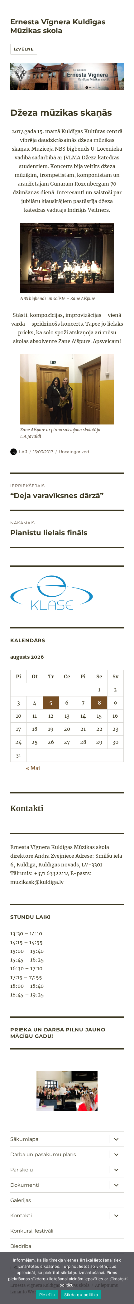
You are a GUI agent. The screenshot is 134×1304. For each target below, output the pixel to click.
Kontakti (21, 1216)
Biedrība (20, 1246)
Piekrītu (47, 1294)
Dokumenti (24, 1185)
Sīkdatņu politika (81, 1294)
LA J (23, 451)
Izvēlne (24, 48)
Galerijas (20, 1200)
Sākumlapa (24, 1139)
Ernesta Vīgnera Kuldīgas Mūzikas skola (57, 26)
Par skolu (21, 1170)
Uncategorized (74, 451)
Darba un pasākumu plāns (43, 1154)
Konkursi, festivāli (31, 1231)
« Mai (33, 768)
